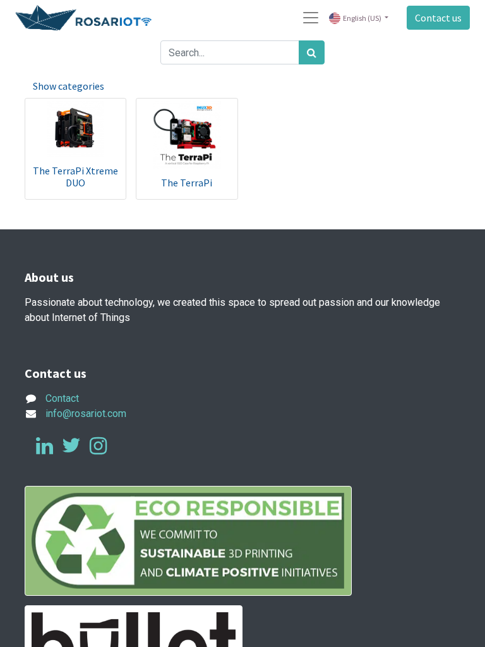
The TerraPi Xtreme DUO (75, 176)
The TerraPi (186, 182)
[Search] (312, 52)
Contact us (438, 17)
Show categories (68, 86)
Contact (62, 398)
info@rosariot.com (85, 414)
